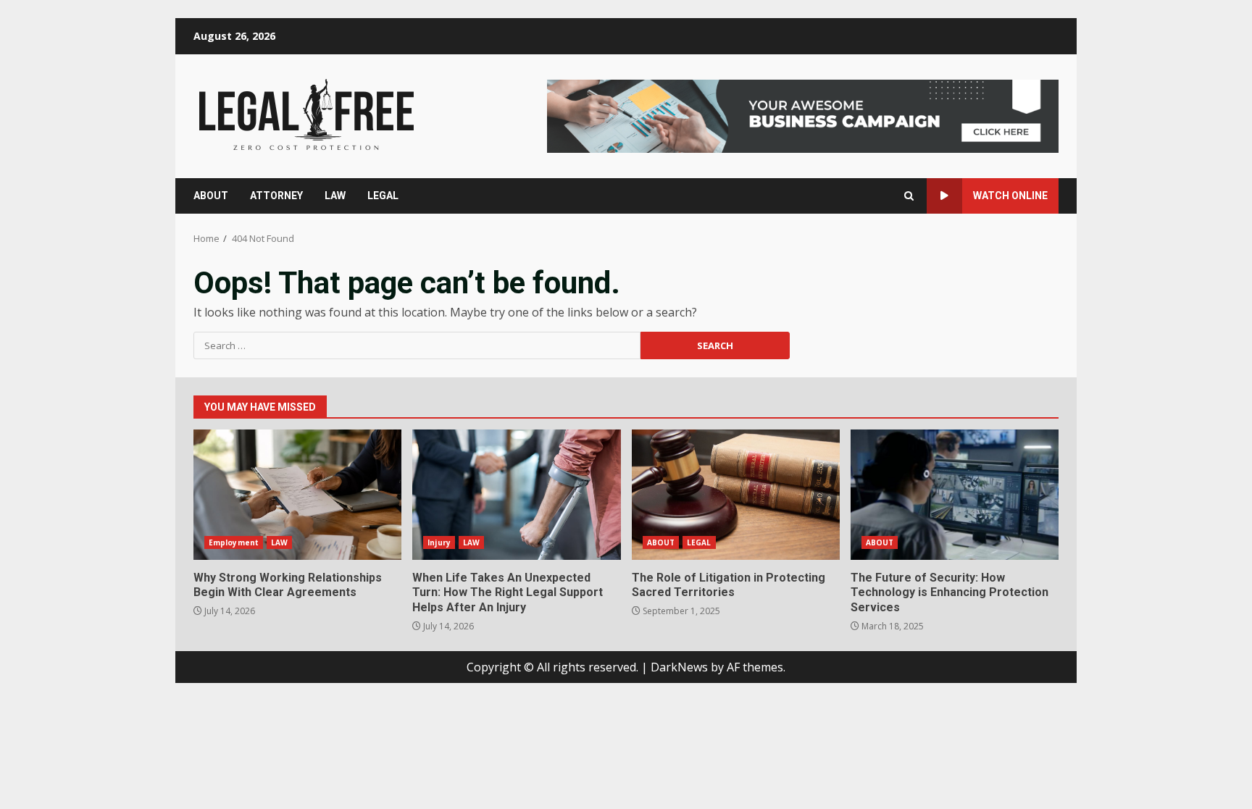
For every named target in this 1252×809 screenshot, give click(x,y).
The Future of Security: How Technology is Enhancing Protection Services (955, 494)
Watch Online (1010, 195)
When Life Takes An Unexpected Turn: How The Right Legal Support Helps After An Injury (516, 494)
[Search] (909, 196)
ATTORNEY (276, 195)
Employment (234, 542)
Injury (439, 542)
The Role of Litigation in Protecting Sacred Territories (736, 494)
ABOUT (210, 195)
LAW (335, 195)
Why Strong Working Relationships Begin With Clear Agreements (297, 494)
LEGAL (382, 195)
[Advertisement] (803, 115)
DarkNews (679, 667)
